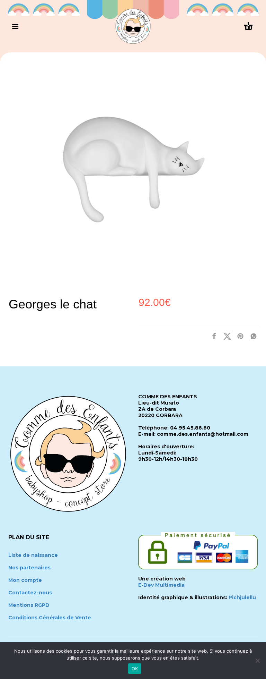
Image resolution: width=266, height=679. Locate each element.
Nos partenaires (29, 568)
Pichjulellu (242, 597)
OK (135, 668)
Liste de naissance (33, 555)
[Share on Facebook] (212, 336)
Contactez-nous (30, 592)
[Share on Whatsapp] (251, 336)
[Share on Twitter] (225, 336)
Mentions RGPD (29, 605)
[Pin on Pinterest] (238, 336)
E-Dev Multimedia (161, 585)
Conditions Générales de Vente (49, 617)
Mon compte (25, 580)
